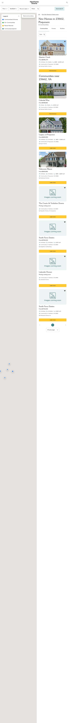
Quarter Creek (44, 57)
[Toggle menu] (2, 2)
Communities (44, 28)
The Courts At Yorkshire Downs (51, 203)
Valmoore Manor (45, 169)
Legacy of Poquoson (47, 134)
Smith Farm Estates (46, 237)
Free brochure (52, 70)
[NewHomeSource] (34, 2)
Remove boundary (28, 16)
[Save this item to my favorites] (65, 42)
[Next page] (65, 325)
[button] (5, 9)
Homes (54, 28)
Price (4, 8)
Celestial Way (44, 100)
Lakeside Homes (45, 272)
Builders (62, 28)
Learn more (53, 148)
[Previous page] (39, 325)
